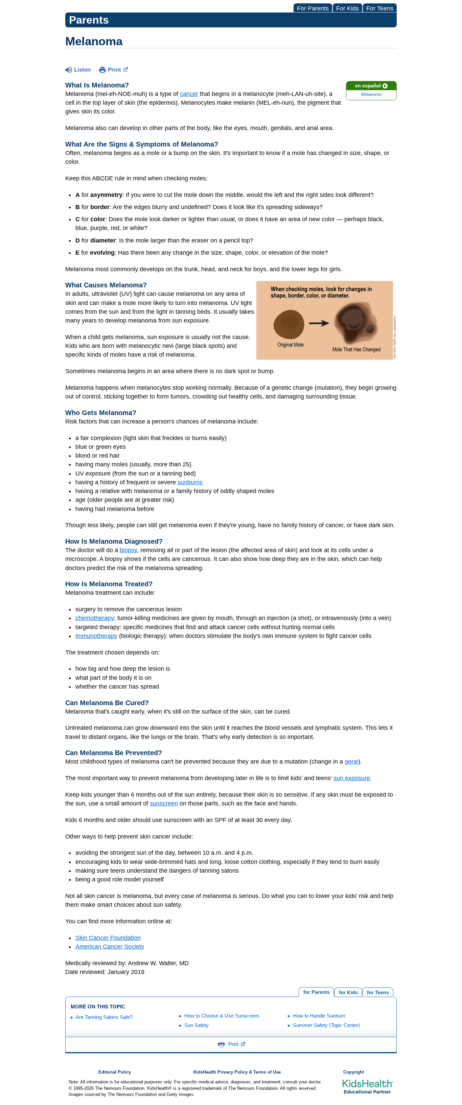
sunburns (190, 482)
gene (351, 761)
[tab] (377, 991)
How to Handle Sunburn (319, 1016)
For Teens (379, 8)
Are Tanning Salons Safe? (104, 1017)
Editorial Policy (114, 1072)
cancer (189, 94)
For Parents (313, 8)
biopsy (128, 550)
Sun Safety (196, 1025)
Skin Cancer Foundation (108, 937)
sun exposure (351, 778)
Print (114, 70)
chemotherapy (94, 618)
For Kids (347, 8)
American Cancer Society (109, 946)
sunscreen (164, 803)
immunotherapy (96, 636)
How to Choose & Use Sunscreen (221, 1016)
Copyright (353, 1072)
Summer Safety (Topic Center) (326, 1025)
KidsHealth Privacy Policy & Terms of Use (237, 1072)
